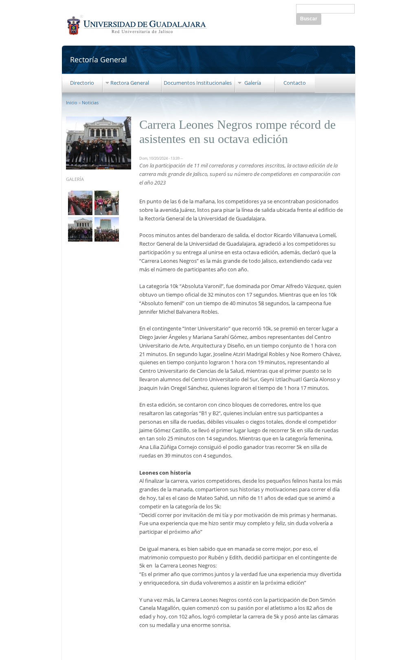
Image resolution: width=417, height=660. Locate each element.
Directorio (82, 82)
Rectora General (129, 82)
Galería (252, 82)
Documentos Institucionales (198, 82)
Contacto (294, 82)
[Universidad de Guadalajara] (137, 35)
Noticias (90, 102)
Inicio (71, 102)
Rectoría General (98, 59)
